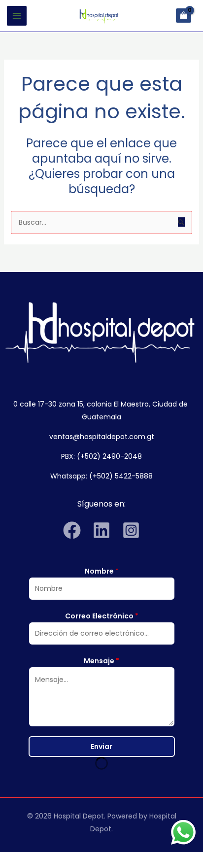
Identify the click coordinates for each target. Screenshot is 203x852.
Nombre (102, 571)
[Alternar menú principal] (17, 16)
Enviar (101, 746)
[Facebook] (72, 530)
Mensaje (101, 661)
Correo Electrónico (101, 616)
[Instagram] (131, 530)
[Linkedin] (101, 530)
